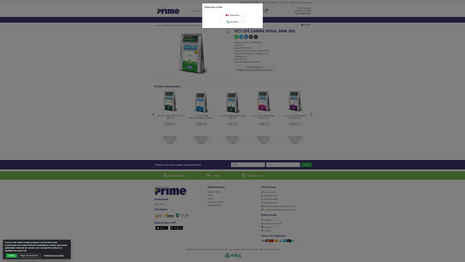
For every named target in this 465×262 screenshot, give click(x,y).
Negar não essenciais (29, 256)
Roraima (234, 22)
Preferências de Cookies (54, 256)
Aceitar (11, 256)
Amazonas (234, 15)
